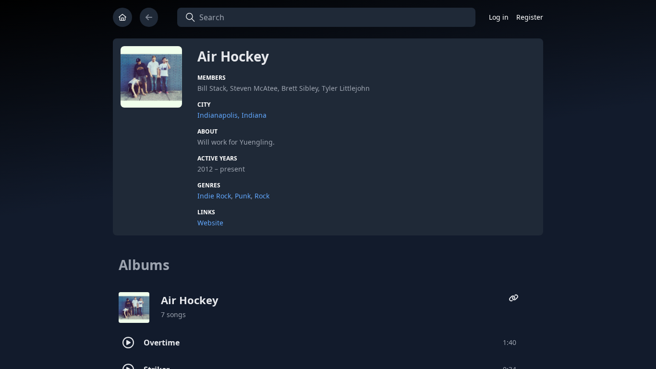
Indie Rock (214, 195)
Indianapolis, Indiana (232, 115)
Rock (262, 195)
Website (210, 222)
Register (529, 17)
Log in (499, 17)
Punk (243, 195)
